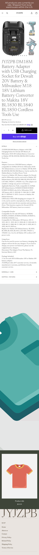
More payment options (19, 141)
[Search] (7, 13)
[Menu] (2, 13)
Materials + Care (7, 272)
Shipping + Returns (8, 277)
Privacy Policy (6, 537)
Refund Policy (6, 541)
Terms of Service (7, 548)
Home (4, 527)
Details (4, 146)
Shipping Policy (7, 544)
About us (5, 530)
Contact (4, 534)
